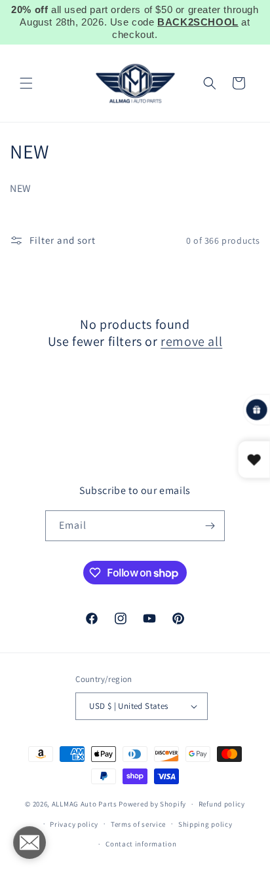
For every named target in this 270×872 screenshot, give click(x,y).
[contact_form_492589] (29, 842)
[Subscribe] (209, 525)
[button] (26, 83)
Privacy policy (74, 824)
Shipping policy (205, 824)
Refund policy (222, 803)
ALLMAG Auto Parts (84, 803)
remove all (191, 341)
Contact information (141, 843)
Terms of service (138, 824)
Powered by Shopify (152, 803)
